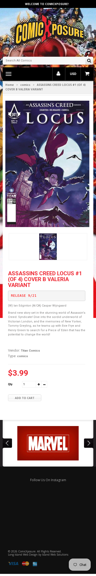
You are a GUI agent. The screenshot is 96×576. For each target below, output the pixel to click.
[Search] (89, 61)
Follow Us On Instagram (48, 480)
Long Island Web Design (23, 554)
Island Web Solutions (55, 554)
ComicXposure (26, 551)
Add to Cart (24, 398)
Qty (10, 384)
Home (9, 85)
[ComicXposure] (48, 31)
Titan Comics (30, 350)
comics (25, 85)
